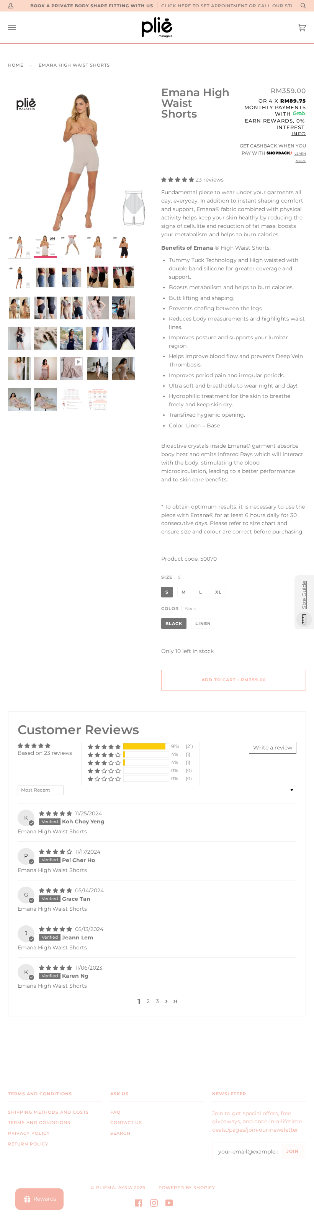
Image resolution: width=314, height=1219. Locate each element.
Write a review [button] (272, 747)
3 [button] (157, 1001)
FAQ (115, 1112)
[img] (56, 813)
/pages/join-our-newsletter (262, 1130)
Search (120, 1133)
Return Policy (28, 1144)
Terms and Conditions (39, 1122)
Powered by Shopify (187, 1187)
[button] (178, 180)
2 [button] (148, 1001)
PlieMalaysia (114, 1187)
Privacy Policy (29, 1133)
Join (292, 1151)
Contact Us (126, 1122)
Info (298, 134)
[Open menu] (19, 27)
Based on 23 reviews (45, 753)
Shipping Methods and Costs (48, 1112)
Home (15, 65)
